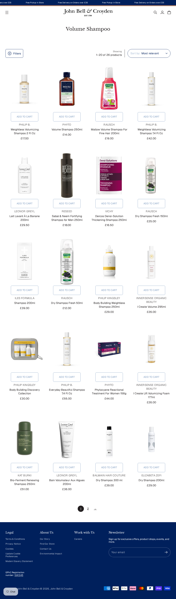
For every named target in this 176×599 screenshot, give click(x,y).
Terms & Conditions (15, 538)
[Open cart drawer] (169, 12)
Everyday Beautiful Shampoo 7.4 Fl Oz (67, 391)
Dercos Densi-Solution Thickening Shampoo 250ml (109, 218)
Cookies (10, 548)
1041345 (18, 575)
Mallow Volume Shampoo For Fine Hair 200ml (109, 131)
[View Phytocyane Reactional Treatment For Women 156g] (109, 349)
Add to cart (24, 116)
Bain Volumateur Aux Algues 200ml (67, 482)
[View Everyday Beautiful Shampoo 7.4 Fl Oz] (67, 349)
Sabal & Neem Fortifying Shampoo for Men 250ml (66, 218)
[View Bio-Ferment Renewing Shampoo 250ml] (25, 439)
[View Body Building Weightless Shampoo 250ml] (109, 262)
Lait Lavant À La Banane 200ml (24, 218)
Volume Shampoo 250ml (67, 129)
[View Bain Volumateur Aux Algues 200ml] (67, 439)
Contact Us (45, 548)
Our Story (45, 538)
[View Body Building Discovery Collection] (25, 349)
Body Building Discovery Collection (24, 391)
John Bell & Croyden (61, 588)
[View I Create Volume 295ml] (151, 262)
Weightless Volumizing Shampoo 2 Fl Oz (25, 131)
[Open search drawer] (155, 12)
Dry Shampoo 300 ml (109, 480)
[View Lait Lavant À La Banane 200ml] (25, 175)
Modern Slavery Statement (19, 561)
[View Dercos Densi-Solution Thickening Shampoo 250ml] (109, 175)
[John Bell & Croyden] (88, 12)
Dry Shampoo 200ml (151, 480)
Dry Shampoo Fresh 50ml (67, 303)
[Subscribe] (166, 552)
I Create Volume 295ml (151, 307)
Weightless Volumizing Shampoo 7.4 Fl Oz (152, 131)
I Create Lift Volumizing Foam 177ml (151, 395)
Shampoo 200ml (24, 303)
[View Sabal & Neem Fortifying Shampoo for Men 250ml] (67, 175)
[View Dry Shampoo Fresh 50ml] (67, 262)
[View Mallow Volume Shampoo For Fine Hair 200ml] (109, 89)
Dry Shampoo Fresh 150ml (151, 216)
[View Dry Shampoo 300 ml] (109, 439)
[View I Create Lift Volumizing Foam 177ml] (151, 349)
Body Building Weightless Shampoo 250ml (109, 305)
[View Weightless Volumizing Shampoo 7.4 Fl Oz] (151, 89)
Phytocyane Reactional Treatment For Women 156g (109, 391)
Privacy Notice (13, 543)
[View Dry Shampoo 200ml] (151, 439)
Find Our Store (47, 543)
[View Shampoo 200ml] (25, 262)
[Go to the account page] (162, 12)
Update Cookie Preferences (13, 555)
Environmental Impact (51, 553)
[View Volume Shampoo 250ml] (67, 89)
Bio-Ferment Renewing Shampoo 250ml (24, 482)
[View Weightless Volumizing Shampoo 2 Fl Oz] (25, 89)
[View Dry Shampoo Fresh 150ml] (151, 175)
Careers (78, 538)
